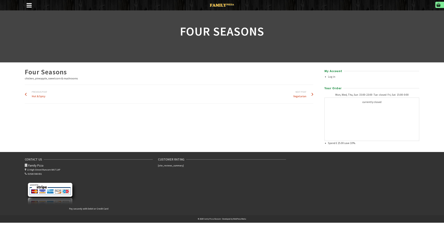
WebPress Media (239, 219)
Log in (331, 76)
